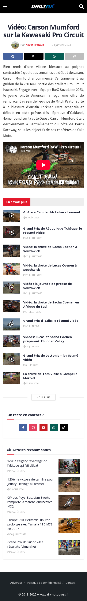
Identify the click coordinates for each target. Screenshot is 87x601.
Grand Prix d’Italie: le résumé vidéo (51, 320)
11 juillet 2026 (33, 274)
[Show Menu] (5, 6)
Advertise (16, 583)
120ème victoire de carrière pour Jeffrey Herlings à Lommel (30, 481)
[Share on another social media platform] (74, 56)
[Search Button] (81, 6)
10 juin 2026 (32, 346)
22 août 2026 (17, 511)
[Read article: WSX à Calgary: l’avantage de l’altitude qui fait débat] (69, 466)
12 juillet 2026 (33, 256)
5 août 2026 (32, 217)
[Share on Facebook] (13, 56)
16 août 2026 (17, 552)
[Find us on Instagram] (33, 427)
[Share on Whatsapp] (54, 56)
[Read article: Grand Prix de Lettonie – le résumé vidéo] (11, 359)
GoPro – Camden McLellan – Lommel (51, 212)
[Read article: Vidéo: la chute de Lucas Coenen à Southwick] (11, 269)
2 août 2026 (17, 489)
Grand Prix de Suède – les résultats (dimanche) (25, 544)
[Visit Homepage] (43, 6)
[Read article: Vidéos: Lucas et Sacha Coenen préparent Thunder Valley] (11, 341)
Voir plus (43, 397)
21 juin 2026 (32, 326)
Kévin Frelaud (35, 45)
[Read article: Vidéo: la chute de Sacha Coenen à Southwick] (11, 251)
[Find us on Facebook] (23, 427)
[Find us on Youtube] (43, 427)
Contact (70, 583)
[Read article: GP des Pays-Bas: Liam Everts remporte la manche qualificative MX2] (69, 502)
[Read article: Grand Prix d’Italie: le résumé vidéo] (11, 324)
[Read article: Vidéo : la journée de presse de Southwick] (11, 288)
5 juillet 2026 (33, 311)
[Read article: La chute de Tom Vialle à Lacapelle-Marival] (11, 378)
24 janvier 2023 (61, 45)
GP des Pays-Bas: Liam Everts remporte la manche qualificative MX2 (29, 501)
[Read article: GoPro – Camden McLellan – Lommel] (11, 216)
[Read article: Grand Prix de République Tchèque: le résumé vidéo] (11, 232)
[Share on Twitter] (34, 56)
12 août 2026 (17, 471)
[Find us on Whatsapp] (54, 427)
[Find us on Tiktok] (64, 427)
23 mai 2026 (32, 383)
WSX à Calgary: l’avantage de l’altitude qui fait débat (27, 463)
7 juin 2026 (31, 365)
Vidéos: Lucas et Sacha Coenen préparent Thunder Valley (47, 339)
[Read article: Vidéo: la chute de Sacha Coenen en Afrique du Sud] (11, 306)
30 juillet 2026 (18, 534)
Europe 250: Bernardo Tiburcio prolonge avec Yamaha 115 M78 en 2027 (30, 524)
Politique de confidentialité (44, 583)
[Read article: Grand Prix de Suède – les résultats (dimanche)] (69, 547)
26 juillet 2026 (33, 238)
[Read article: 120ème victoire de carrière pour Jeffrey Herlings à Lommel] (69, 484)
